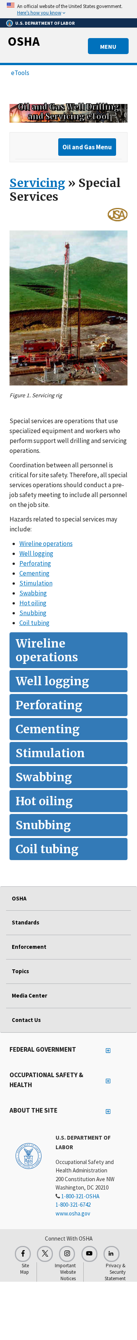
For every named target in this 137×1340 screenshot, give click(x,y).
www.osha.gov (73, 1213)
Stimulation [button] (36, 583)
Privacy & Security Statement (115, 1272)
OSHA (24, 41)
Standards (25, 922)
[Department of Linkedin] (111, 1254)
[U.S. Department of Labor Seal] (28, 1155)
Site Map (24, 1268)
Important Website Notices (65, 1272)
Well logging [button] (36, 553)
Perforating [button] (35, 563)
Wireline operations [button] (46, 543)
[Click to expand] (68, 9)
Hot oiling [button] (32, 603)
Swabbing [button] (33, 593)
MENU (108, 46)
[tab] (68, 650)
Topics (20, 971)
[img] (68, 113)
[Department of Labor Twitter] (45, 1254)
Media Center (29, 995)
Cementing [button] (34, 573)
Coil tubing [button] (34, 623)
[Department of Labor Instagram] (67, 1254)
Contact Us (26, 1019)
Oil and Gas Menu (87, 147)
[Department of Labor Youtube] (89, 1254)
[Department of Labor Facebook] (23, 1254)
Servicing (37, 183)
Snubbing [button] (32, 613)
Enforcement (29, 946)
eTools (20, 73)
